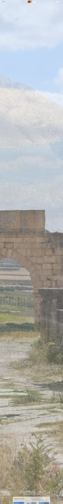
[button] (0, 7)
